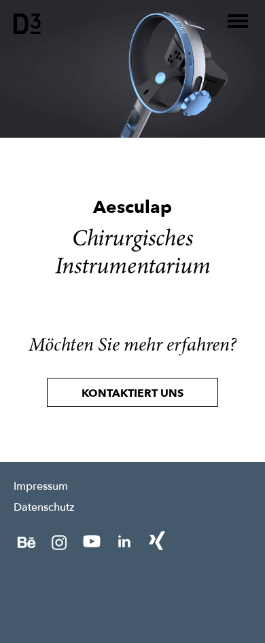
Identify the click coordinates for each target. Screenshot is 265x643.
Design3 (27, 24)
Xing (157, 541)
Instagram (59, 541)
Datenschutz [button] (44, 507)
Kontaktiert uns (132, 393)
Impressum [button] (41, 486)
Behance (26, 541)
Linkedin (124, 541)
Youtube (91, 541)
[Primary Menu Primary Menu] (237, 21)
